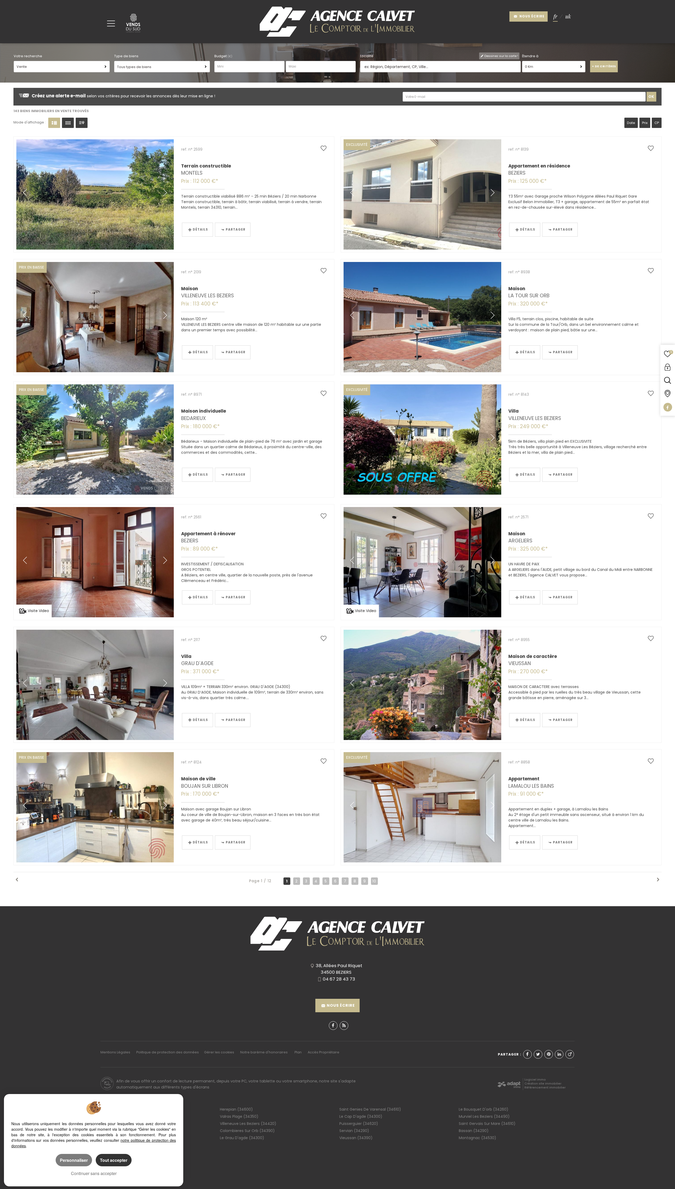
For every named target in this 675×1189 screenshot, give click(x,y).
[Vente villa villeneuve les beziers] (422, 439)
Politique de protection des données (167, 1052)
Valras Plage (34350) (239, 1116)
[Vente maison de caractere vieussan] (422, 685)
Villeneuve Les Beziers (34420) (248, 1123)
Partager (235, 229)
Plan (298, 1052)
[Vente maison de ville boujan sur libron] (95, 807)
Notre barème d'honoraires (264, 1052)
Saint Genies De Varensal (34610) (370, 1109)
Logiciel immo (535, 1080)
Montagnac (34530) (477, 1137)
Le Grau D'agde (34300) (242, 1137)
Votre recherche (28, 56)
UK (568, 17)
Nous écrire (531, 16)
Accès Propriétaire (323, 1052)
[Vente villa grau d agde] (95, 685)
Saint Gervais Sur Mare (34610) (487, 1123)
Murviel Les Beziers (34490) (484, 1116)
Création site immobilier (542, 1084)
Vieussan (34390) (356, 1137)
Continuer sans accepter (94, 1173)
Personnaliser (74, 1160)
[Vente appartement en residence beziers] (422, 194)
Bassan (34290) (474, 1130)
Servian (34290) (354, 1130)
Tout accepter (113, 1160)
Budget (221, 56)
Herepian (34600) (236, 1109)
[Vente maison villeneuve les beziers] (95, 317)
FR (555, 17)
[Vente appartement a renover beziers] (95, 562)
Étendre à (530, 56)
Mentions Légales (115, 1052)
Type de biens (126, 56)
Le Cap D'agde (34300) (360, 1116)
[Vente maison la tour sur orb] (422, 317)
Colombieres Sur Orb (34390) (247, 1130)
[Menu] (111, 23)
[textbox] (439, 67)
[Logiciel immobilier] (509, 1083)
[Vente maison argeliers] (422, 562)
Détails (200, 229)
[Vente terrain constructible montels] (95, 194)
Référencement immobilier (545, 1088)
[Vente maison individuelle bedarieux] (95, 439)
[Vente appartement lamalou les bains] (422, 807)
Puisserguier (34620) (358, 1123)
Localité (366, 56)
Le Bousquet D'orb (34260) (483, 1109)
